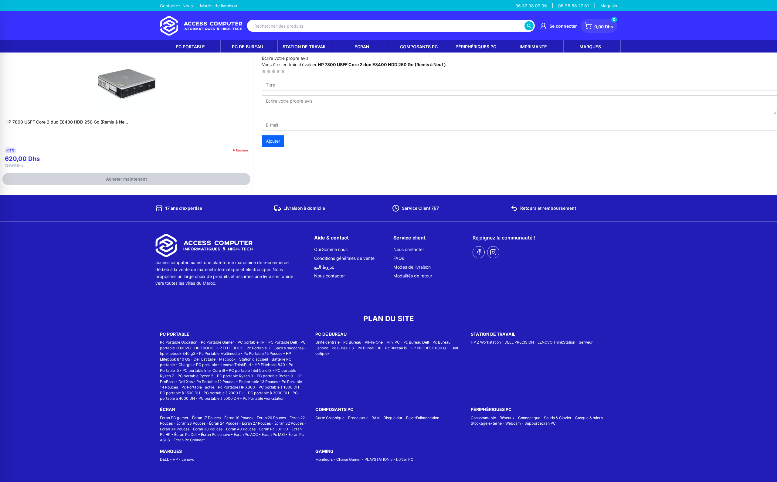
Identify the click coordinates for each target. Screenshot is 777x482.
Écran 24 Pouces (223, 423)
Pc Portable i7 (258, 348)
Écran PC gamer (174, 418)
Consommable (483, 418)
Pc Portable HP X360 (236, 387)
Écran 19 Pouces (238, 418)
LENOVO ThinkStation (556, 342)
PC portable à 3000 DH (268, 393)
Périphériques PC (476, 46)
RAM (376, 418)
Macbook (227, 359)
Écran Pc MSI (273, 434)
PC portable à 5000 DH (218, 398)
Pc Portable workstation (263, 398)
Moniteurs (324, 459)
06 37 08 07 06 (531, 5)
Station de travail (305, 46)
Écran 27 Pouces (256, 423)
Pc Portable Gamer (217, 342)
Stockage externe (486, 423)
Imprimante (533, 46)
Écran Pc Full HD (273, 429)
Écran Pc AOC (246, 434)
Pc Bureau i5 (396, 348)
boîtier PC (404, 459)
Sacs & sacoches (289, 348)
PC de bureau (247, 46)
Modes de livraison (218, 5)
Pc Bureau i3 (343, 348)
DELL (164, 459)
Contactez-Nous (176, 5)
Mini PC (393, 342)
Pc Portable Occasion (178, 342)
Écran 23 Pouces (190, 423)
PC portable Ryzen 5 (195, 376)
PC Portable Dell (282, 342)
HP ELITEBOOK (230, 348)
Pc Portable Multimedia (219, 353)
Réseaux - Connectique (520, 418)
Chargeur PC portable (197, 364)
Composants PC (419, 46)
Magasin (608, 5)
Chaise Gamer (348, 459)
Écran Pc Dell (185, 434)
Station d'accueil (253, 359)
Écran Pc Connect (189, 440)
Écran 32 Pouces (289, 423)
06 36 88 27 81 (573, 5)
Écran (362, 46)
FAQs (398, 258)
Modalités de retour (412, 275)
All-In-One (374, 342)
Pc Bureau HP (370, 348)
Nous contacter (329, 275)
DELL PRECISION (519, 342)
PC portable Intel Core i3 (250, 370)
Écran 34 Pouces (174, 429)
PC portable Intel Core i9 (203, 370)
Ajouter (273, 141)
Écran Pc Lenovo (215, 434)
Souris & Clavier (558, 418)
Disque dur (392, 418)
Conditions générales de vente (344, 258)
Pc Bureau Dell (416, 342)
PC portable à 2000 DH (224, 393)
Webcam (513, 423)
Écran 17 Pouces (206, 418)
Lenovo (188, 459)
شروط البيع (324, 267)
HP (175, 459)
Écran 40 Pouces (241, 429)
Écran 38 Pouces (207, 429)
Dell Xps (185, 381)
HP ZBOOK (203, 348)
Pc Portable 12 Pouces (215, 381)
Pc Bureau (352, 342)
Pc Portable (190, 46)
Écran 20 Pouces (271, 418)
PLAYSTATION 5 (378, 459)
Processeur (358, 418)
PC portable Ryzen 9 (275, 376)
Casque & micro (589, 418)
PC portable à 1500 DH (180, 393)
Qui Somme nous (331, 249)
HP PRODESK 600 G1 (429, 348)
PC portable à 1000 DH (279, 387)
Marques (590, 46)
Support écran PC (540, 423)
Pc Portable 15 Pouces (262, 353)
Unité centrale (327, 342)
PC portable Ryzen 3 (235, 376)
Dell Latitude (204, 359)
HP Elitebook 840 (270, 364)
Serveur (586, 342)
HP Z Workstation (486, 342)
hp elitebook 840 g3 (177, 353)
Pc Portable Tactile (198, 387)
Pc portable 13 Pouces (258, 381)
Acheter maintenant (126, 179)
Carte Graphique (329, 418)
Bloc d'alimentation (422, 418)
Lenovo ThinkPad (236, 364)
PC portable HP (251, 342)
